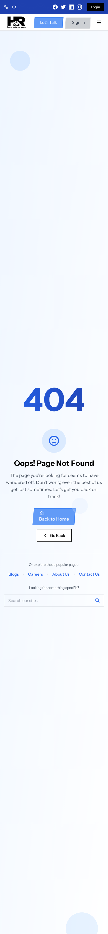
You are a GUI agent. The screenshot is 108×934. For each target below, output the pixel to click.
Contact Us (89, 574)
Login (95, 7)
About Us (61, 574)
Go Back (57, 535)
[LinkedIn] (71, 7)
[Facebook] (55, 7)
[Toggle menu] (99, 22)
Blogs (14, 574)
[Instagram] (79, 7)
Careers (35, 574)
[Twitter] (63, 7)
